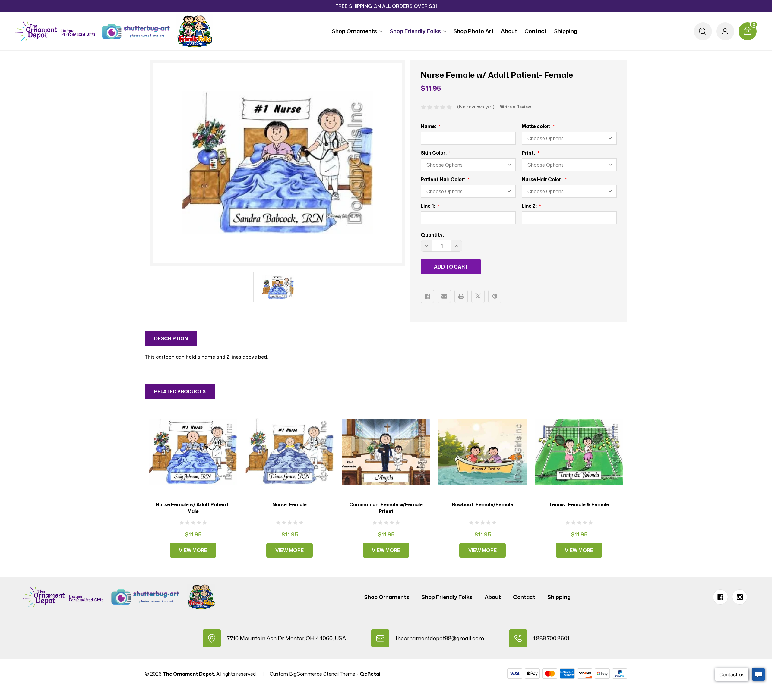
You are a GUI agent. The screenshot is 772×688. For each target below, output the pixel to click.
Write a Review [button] (515, 107)
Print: (529, 152)
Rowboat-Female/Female (482, 504)
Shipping (565, 31)
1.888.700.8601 (551, 638)
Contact (535, 31)
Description (171, 338)
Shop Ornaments (354, 31)
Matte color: (536, 126)
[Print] (461, 296)
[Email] (444, 296)
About (509, 31)
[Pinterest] (494, 296)
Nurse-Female (289, 504)
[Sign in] (725, 31)
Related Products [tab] (180, 391)
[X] (478, 296)
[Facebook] (427, 296)
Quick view (193, 451)
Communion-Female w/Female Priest (386, 507)
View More (193, 550)
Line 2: (530, 206)
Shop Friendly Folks (415, 31)
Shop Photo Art (473, 31)
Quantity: (432, 234)
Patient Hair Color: (443, 179)
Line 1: (428, 206)
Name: (429, 126)
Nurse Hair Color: (542, 179)
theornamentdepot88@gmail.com (439, 638)
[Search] (703, 31)
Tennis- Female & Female (579, 504)
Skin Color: (434, 152)
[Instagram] (739, 597)
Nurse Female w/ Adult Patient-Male (193, 507)
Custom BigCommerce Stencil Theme (312, 674)
